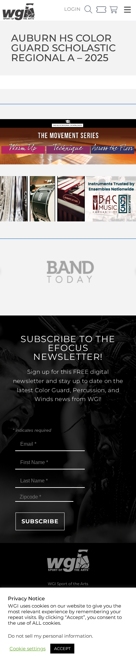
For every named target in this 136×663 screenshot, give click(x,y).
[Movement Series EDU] (68, 163)
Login (72, 9)
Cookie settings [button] (27, 649)
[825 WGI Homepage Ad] (68, 220)
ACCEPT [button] (62, 648)
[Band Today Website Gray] (68, 272)
